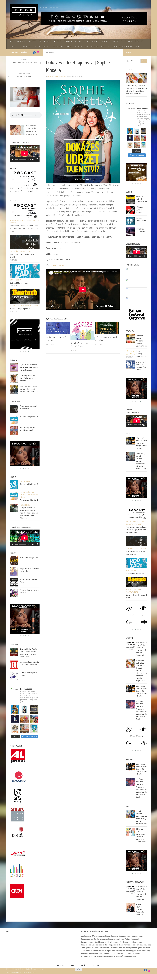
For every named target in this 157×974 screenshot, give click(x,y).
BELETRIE (57, 41)
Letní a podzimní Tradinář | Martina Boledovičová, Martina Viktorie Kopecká (29, 388)
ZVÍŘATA (22, 502)
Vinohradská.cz (115, 953)
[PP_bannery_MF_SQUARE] (136, 174)
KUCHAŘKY (79, 41)
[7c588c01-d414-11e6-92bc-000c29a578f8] (25, 334)
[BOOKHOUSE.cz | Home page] (24, 12)
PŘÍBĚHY (29, 500)
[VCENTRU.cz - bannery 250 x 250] (25, 456)
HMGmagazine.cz (87, 950)
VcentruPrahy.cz (119, 950)
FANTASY (23, 251)
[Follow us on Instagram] (38, 52)
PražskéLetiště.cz (133, 950)
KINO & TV (105, 47)
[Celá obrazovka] (37, 159)
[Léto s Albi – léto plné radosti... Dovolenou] (24, 724)
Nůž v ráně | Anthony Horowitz (140, 213)
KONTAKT (61, 962)
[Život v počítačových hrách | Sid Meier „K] (15, 724)
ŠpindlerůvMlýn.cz (129, 953)
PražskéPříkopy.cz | (129, 947)
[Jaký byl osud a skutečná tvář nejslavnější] (34, 733)
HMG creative (32, 969)
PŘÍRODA (35, 500)
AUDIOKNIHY (58, 47)
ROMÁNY (36, 47)
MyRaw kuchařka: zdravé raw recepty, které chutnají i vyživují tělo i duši (29, 367)
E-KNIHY (69, 47)
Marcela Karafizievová (57, 77)
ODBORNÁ (68, 41)
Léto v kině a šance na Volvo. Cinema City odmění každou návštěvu (141, 443)
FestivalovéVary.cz (101, 953)
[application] (25, 153)
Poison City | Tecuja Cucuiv (29, 563)
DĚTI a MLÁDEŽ (93, 41)
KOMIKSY (128, 41)
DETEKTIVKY (20, 306)
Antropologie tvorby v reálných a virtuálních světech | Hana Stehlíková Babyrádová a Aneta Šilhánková (29, 518)
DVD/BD (78, 47)
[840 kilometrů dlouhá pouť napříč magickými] (34, 724)
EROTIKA (46, 47)
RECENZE (94, 47)
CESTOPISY (106, 41)
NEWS (12, 41)
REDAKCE (72, 962)
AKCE (137, 47)
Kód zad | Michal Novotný (19, 283)
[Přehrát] (12, 159)
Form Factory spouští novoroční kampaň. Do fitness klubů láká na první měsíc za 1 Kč (141, 461)
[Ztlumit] (33, 159)
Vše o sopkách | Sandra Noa (29, 417)
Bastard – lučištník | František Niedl (23, 309)
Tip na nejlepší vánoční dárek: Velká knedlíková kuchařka (28, 378)
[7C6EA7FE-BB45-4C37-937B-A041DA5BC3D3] (136, 390)
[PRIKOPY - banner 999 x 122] (94, 18)
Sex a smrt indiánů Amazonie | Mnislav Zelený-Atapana (141, 344)
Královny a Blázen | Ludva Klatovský (141, 357)
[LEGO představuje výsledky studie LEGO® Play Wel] (24, 733)
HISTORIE (26, 47)
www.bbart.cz (58, 265)
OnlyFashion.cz (143, 947)
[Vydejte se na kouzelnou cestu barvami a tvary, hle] (15, 733)
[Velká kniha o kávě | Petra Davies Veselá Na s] (24, 714)
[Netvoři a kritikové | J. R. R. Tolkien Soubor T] (34, 714)
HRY (86, 47)
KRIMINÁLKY (15, 47)
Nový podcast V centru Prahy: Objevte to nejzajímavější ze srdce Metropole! (136, 526)
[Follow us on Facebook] (34, 52)
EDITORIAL (21, 41)
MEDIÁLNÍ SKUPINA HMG (90, 962)
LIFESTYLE (117, 41)
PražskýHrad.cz (87, 953)
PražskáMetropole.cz (103, 950)
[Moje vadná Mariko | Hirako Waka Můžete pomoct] (15, 714)
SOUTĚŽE (32, 41)
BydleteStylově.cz (114, 947)
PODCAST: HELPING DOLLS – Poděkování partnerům (140, 906)
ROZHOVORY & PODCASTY (122, 47)
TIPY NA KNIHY (45, 41)
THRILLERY (139, 41)
